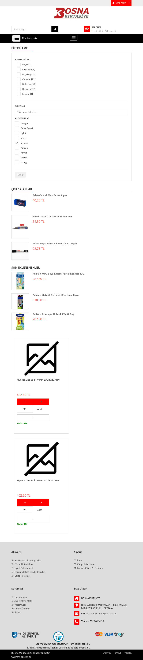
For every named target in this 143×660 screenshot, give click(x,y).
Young (24, 162)
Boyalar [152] (28, 74)
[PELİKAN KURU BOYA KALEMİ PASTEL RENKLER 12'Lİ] (20, 281)
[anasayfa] (71, 15)
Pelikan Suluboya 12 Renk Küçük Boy (53, 314)
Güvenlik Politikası (23, 564)
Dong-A (24, 123)
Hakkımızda (20, 597)
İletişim (18, 612)
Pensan (24, 147)
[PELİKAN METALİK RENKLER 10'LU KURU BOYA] (20, 301)
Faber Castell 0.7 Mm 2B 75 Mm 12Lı (52, 216)
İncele (42, 340)
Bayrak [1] (27, 64)
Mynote (24, 142)
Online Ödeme (21, 608)
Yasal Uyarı (20, 604)
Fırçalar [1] (27, 93)
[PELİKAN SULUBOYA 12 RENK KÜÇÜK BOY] (20, 321)
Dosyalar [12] (28, 89)
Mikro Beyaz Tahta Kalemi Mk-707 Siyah (55, 243)
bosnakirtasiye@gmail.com (102, 613)
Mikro (23, 138)
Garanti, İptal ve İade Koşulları (29, 571)
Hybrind (24, 133)
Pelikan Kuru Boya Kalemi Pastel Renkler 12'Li (59, 273)
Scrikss (24, 157)
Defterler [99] (29, 84)
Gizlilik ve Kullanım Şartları (27, 560)
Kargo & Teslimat (86, 564)
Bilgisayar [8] (28, 69)
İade (79, 560)
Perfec (24, 152)
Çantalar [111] (29, 79)
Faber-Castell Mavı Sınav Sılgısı (50, 195)
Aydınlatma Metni (23, 600)
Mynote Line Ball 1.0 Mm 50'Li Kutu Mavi (38, 379)
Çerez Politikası (22, 575)
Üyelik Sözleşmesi (23, 568)
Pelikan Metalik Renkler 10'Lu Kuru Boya (56, 295)
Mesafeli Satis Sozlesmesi (90, 568)
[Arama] (54, 29)
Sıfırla (20, 174)
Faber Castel (27, 128)
